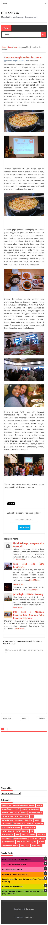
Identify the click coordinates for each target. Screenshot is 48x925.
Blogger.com (28, 917)
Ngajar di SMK (7, 835)
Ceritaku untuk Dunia (30, 809)
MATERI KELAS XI (22, 831)
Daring (23, 813)
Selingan (33, 838)
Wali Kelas (25, 845)
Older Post (41, 718)
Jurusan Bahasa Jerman (23, 824)
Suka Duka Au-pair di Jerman (14, 864)
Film (26, 816)
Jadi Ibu (37, 820)
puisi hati (41, 835)
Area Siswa (6, 805)
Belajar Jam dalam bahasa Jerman (16, 859)
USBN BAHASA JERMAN (10, 845)
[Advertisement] (24, 758)
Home (24, 718)
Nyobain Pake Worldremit (12, 886)
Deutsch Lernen (35, 813)
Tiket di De (18, 584)
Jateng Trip (6, 824)
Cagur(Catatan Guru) (10, 809)
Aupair (39, 805)
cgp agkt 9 (14, 813)
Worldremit (36, 845)
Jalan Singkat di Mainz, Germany (28, 594)
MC (32, 831)
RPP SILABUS (6, 838)
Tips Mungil (31, 842)
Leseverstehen (29, 827)
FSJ (32, 816)
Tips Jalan (21, 842)
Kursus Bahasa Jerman (11, 827)
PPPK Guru (31, 835)
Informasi (19, 820)
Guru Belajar (7, 820)
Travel (41, 842)
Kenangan (39, 824)
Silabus (42, 838)
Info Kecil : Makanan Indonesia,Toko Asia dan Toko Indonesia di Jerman (28, 615)
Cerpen (5, 813)
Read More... (21, 559)
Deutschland (33, 61)
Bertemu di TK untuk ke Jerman (15, 874)
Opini (17, 835)
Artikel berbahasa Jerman (23, 805)
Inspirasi (28, 820)
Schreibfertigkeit (20, 838)
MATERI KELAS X (8, 831)
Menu (7, 28)
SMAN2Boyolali (8, 842)
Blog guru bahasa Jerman (12, 869)
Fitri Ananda (10, 13)
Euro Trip (19, 816)
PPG (23, 835)
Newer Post (7, 718)
